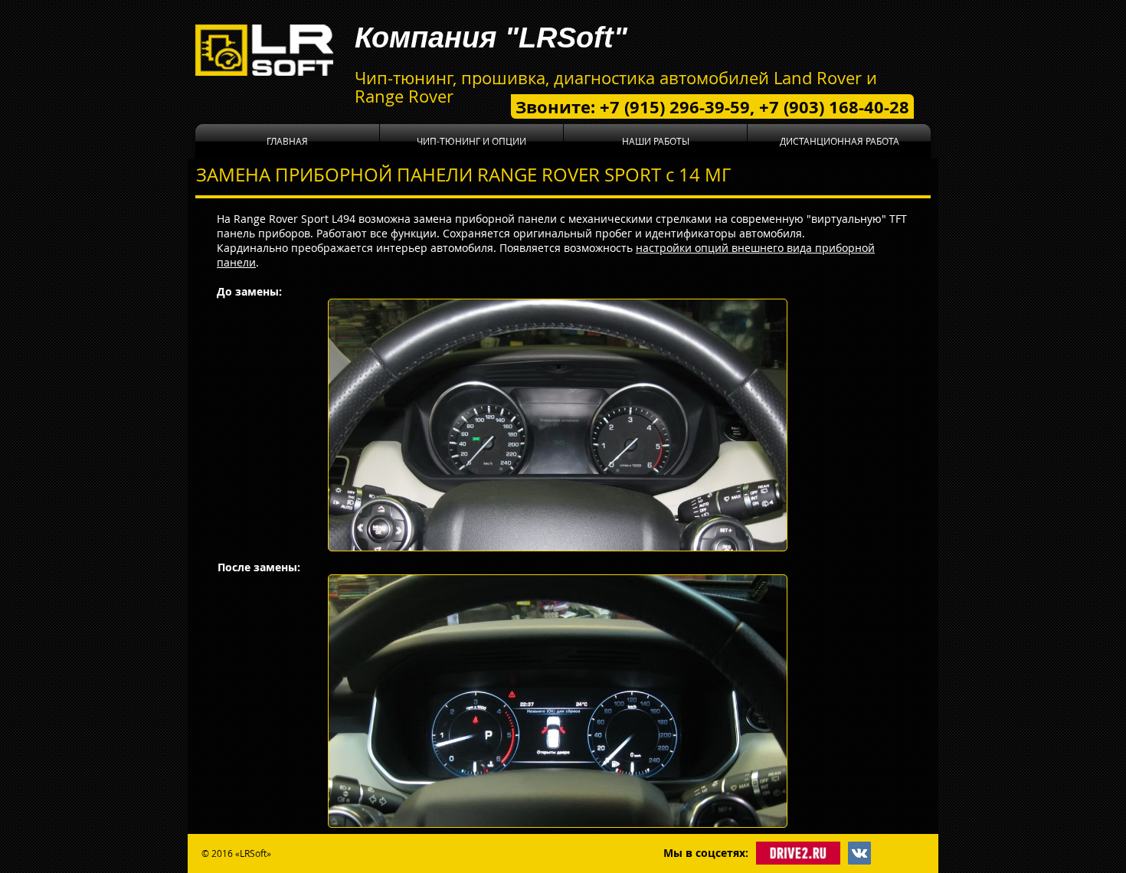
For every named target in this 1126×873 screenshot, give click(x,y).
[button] (471, 141)
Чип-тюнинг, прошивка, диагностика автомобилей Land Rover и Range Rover (616, 87)
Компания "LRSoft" (491, 37)
